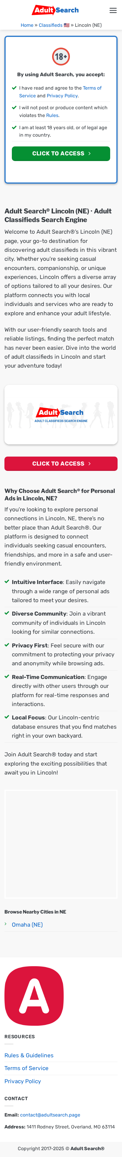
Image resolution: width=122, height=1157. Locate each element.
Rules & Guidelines (29, 1055)
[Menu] (113, 10)
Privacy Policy (62, 96)
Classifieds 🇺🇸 (54, 25)
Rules (52, 115)
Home (27, 25)
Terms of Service (26, 1068)
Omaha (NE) (27, 924)
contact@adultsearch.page (50, 1115)
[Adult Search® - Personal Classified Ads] (56, 10)
